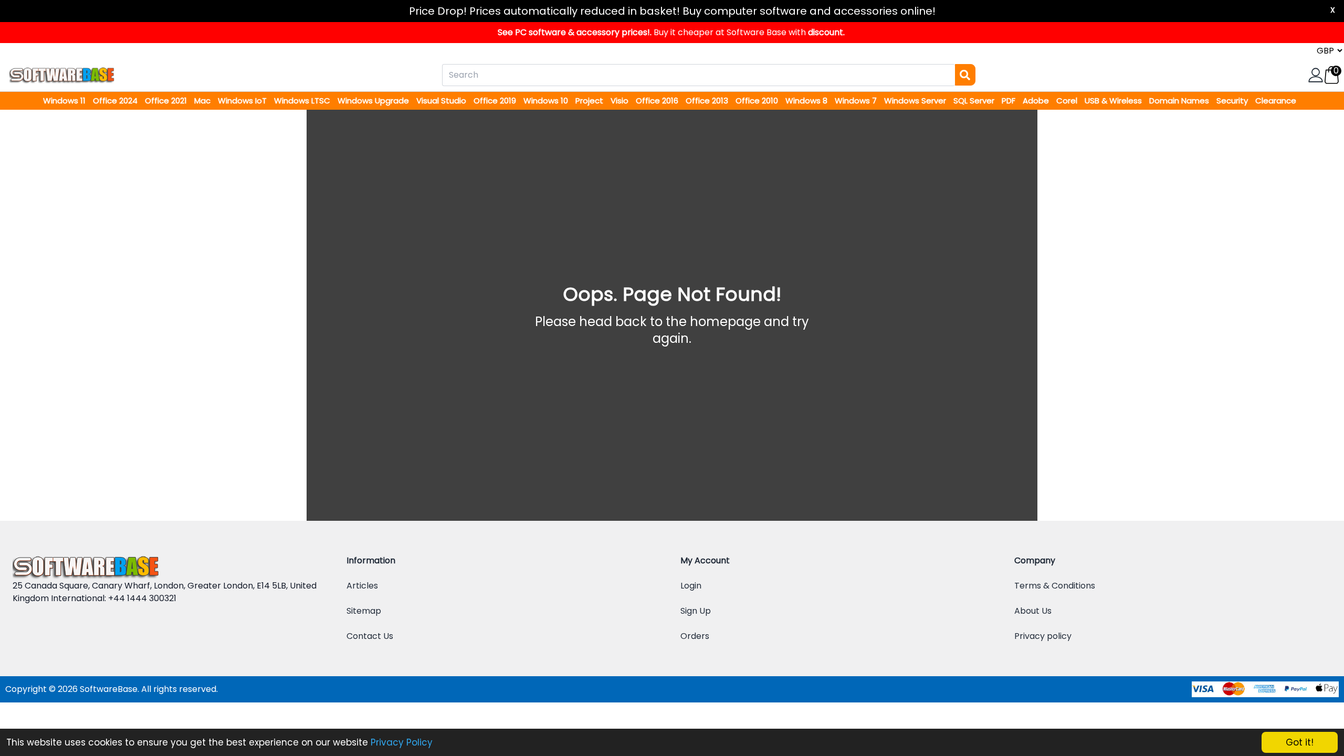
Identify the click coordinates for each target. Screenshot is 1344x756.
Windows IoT (243, 100)
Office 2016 (658, 100)
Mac (203, 100)
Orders (694, 636)
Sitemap (363, 611)
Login (690, 586)
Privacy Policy (402, 742)
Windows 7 (857, 100)
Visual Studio (442, 100)
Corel (1067, 100)
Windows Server (916, 100)
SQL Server (974, 100)
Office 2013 (708, 100)
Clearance (1275, 100)
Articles (362, 586)
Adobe (1037, 100)
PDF (1009, 100)
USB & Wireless (1114, 100)
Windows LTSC (303, 100)
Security (1233, 100)
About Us (1033, 611)
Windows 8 (807, 100)
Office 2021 (167, 100)
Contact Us (369, 636)
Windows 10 (546, 100)
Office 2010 (758, 100)
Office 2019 (496, 100)
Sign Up (695, 611)
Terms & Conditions (1054, 586)
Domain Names (1180, 100)
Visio (621, 100)
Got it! (1300, 742)
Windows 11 (65, 100)
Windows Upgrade (374, 100)
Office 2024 (116, 100)
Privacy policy (1043, 636)
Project (590, 100)
